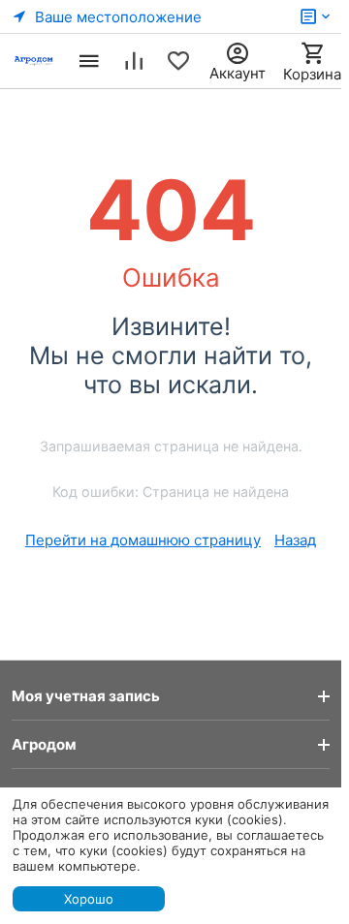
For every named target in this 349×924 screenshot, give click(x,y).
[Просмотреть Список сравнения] (133, 61)
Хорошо (88, 899)
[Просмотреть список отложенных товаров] (178, 61)
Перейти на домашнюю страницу (143, 540)
